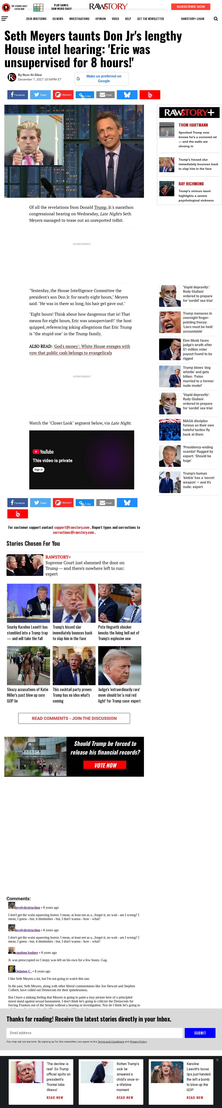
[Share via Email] (105, 94)
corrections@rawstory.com (73, 532)
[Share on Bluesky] (127, 94)
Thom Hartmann (193, 125)
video (115, 18)
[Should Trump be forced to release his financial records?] (35, 756)
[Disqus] (74, 836)
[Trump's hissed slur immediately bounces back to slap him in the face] (166, 164)
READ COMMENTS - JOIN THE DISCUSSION (74, 718)
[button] (216, 18)
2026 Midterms (36, 18)
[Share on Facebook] (17, 94)
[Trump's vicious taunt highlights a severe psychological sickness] (166, 188)
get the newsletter (150, 18)
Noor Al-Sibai (32, 75)
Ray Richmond (191, 183)
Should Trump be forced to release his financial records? (105, 747)
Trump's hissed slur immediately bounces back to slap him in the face (198, 164)
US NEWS (57, 18)
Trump (100, 207)
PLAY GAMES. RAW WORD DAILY (61, 7)
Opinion (100, 18)
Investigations (79, 18)
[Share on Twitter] (40, 94)
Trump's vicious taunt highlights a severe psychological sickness (196, 195)
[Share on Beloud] (150, 94)
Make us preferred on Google (104, 78)
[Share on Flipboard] (63, 94)
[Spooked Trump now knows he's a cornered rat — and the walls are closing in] (166, 129)
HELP (128, 18)
